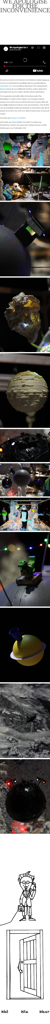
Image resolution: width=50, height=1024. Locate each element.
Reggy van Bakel (18, 118)
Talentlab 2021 (6, 86)
